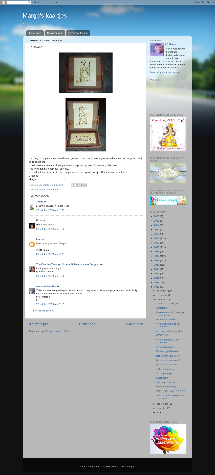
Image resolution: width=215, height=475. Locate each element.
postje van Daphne (166, 382)
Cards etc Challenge (167, 303)
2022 (157, 234)
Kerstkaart (161, 308)
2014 (157, 269)
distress (41, 189)
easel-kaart (53, 189)
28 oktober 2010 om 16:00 (50, 276)
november (162, 295)
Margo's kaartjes (45, 15)
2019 (157, 247)
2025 (157, 221)
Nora (39, 220)
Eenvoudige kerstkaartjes (169, 331)
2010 (157, 287)
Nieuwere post (39, 324)
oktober (161, 299)
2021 (157, 238)
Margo (172, 44)
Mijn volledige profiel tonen (164, 72)
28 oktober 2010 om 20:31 (50, 304)
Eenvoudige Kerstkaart (168, 351)
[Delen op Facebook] (82, 185)
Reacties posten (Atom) (57, 331)
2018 (157, 251)
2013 (157, 273)
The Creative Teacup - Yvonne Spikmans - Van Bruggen (67, 264)
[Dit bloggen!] (76, 185)
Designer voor (55, 33)
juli (158, 412)
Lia (38, 239)
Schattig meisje (164, 373)
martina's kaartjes (46, 286)
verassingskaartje (165, 319)
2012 (157, 278)
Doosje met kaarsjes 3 (168, 356)
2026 (157, 216)
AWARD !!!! (162, 335)
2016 (157, 260)
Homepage (35, 33)
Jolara (39, 201)
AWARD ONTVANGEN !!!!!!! (170, 391)
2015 (157, 265)
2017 (157, 256)
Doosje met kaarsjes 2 (168, 360)
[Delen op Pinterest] (85, 185)
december (162, 290)
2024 (157, 225)
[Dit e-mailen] (72, 185)
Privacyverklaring (78, 33)
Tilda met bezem (165, 369)
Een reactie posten (43, 310)
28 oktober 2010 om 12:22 (50, 229)
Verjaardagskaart (165, 347)
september (163, 404)
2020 (157, 243)
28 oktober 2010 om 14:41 (50, 254)
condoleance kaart (166, 386)
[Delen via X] (79, 185)
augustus (162, 408)
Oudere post (134, 324)
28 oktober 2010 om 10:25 (50, 210)
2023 (157, 229)
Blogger (130, 466)
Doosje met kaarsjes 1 (168, 364)
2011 (157, 282)
